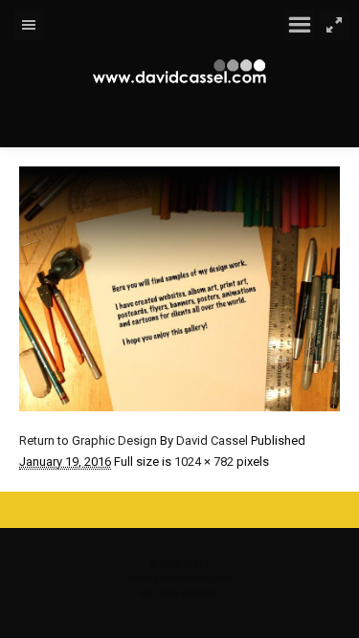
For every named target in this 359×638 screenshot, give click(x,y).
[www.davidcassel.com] (180, 71)
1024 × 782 (204, 461)
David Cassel (212, 440)
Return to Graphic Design (88, 440)
